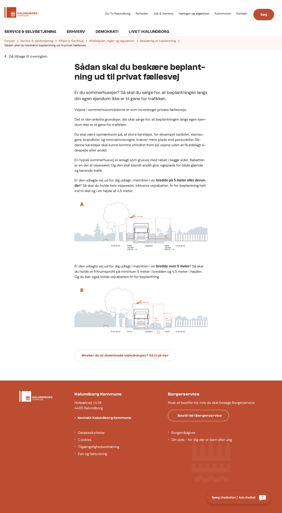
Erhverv (76, 31)
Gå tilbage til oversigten (28, 56)
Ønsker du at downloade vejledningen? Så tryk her (125, 355)
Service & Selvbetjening (30, 31)
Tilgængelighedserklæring (98, 446)
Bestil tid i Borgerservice (200, 416)
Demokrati (107, 31)
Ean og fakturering (92, 453)
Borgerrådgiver (183, 432)
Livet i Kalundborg (149, 31)
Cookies (84, 439)
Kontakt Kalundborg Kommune (104, 418)
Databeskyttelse (91, 432)
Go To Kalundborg (117, 13)
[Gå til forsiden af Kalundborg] (53, 13)
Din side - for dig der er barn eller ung (201, 439)
